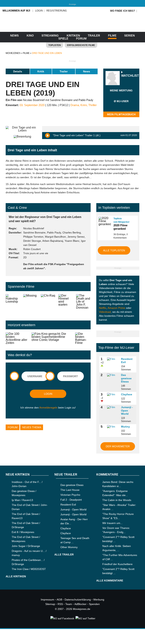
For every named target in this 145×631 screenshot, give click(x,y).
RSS (60, 604)
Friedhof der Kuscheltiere (117, 564)
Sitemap (50, 604)
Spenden (94, 604)
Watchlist (130, 76)
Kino (30, 35)
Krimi (83, 105)
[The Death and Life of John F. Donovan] (83, 304)
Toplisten (54, 45)
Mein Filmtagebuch (121, 114)
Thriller (92, 105)
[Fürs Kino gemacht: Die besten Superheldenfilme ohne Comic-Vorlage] (52, 338)
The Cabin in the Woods (116, 500)
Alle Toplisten (114, 250)
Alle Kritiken (16, 576)
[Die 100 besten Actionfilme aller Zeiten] (17, 338)
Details (17, 71)
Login (39, 10)
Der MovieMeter (118, 446)
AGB (59, 599)
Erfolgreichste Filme (81, 45)
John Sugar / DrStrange (26, 546)
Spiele (63, 38)
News (14, 35)
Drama (74, 105)
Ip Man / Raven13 (22, 500)
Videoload (105, 311)
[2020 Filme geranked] (104, 221)
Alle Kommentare (109, 580)
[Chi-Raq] (48, 304)
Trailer (94, 35)
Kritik (40, 71)
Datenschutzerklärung (78, 599)
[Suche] (141, 10)
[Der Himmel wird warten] (65, 304)
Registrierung (56, 10)
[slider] (121, 95)
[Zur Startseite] (72, 28)
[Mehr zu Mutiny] (112, 426)
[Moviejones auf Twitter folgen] (85, 618)
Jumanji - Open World (127, 410)
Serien (129, 35)
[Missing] (30, 304)
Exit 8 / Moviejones (23, 532)
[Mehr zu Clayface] (112, 394)
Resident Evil (68, 504)
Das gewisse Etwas (126, 378)
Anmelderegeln (48, 407)
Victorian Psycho (70, 494)
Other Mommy (69, 547)
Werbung (98, 599)
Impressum (47, 599)
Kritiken (73, 35)
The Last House (69, 489)
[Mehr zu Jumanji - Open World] (112, 407)
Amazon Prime (116, 307)
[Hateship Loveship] (13, 304)
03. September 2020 (32, 105)
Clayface (126, 394)
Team (68, 604)
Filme (112, 35)
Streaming (50, 35)
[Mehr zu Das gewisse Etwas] (112, 375)
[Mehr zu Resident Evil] (112, 359)
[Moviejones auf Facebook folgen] (62, 618)
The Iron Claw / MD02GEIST (29, 569)
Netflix (102, 307)
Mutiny (125, 426)
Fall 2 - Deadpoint (71, 499)
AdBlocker (80, 604)
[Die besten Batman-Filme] (83, 338)
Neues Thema (31, 427)
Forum (81, 38)
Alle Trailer (64, 554)
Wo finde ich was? (122, 10)
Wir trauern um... (112, 523)
